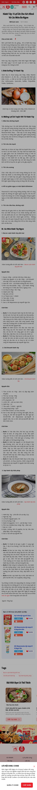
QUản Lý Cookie (12, 785)
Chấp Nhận (27, 785)
